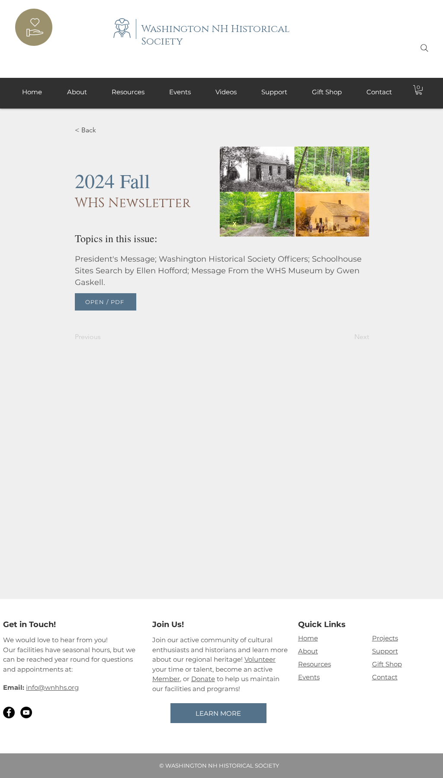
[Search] (424, 48)
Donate (203, 679)
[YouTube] (26, 712)
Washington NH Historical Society (215, 35)
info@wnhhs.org (52, 687)
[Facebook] (9, 712)
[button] (418, 90)
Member (166, 679)
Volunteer (260, 659)
